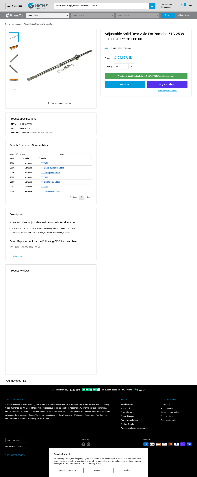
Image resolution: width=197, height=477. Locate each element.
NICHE (107, 48)
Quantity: (109, 66)
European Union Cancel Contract (134, 428)
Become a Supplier (168, 420)
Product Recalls (127, 424)
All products (16, 24)
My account (166, 7)
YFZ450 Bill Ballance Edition (52, 168)
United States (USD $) (14, 440)
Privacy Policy (95, 463)
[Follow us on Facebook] (83, 444)
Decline (127, 470)
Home (7, 24)
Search (168, 15)
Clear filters (184, 15)
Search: (63, 154)
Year (12, 158)
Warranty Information (170, 412)
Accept (97, 470)
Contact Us (165, 404)
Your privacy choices (129, 420)
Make (27, 158)
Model (44, 158)
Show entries (19, 154)
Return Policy (126, 408)
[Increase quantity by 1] (131, 66)
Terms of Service (127, 416)
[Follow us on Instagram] (88, 444)
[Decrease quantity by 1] (117, 66)
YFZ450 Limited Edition (51, 191)
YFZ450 (44, 163)
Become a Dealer (168, 416)
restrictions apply (166, 76)
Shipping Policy (127, 404)
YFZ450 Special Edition (50, 172)
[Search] (152, 6)
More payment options (167, 90)
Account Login (167, 408)
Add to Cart (125, 84)
